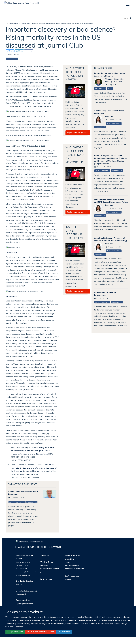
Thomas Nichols (112, 79)
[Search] (130, 18)
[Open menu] (127, 7)
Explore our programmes (77, 132)
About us (44, 555)
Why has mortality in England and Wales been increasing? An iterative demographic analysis (34, 468)
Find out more (64, 632)
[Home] (6, 23)
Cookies (67, 562)
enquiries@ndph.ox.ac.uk (27, 572)
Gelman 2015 (11, 252)
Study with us (13, 23)
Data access (46, 579)
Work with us (46, 562)
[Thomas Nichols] (98, 82)
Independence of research (74, 569)
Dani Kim (109, 116)
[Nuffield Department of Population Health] (21, 2)
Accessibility (69, 559)
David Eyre (117, 81)
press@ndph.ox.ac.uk (25, 604)
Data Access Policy (72, 565)
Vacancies (44, 565)
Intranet (68, 580)
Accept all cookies (15, 632)
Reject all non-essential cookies (40, 632)
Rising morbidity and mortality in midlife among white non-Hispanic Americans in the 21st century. (32, 450)
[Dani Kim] (98, 119)
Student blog (25, 23)
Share (11, 51)
